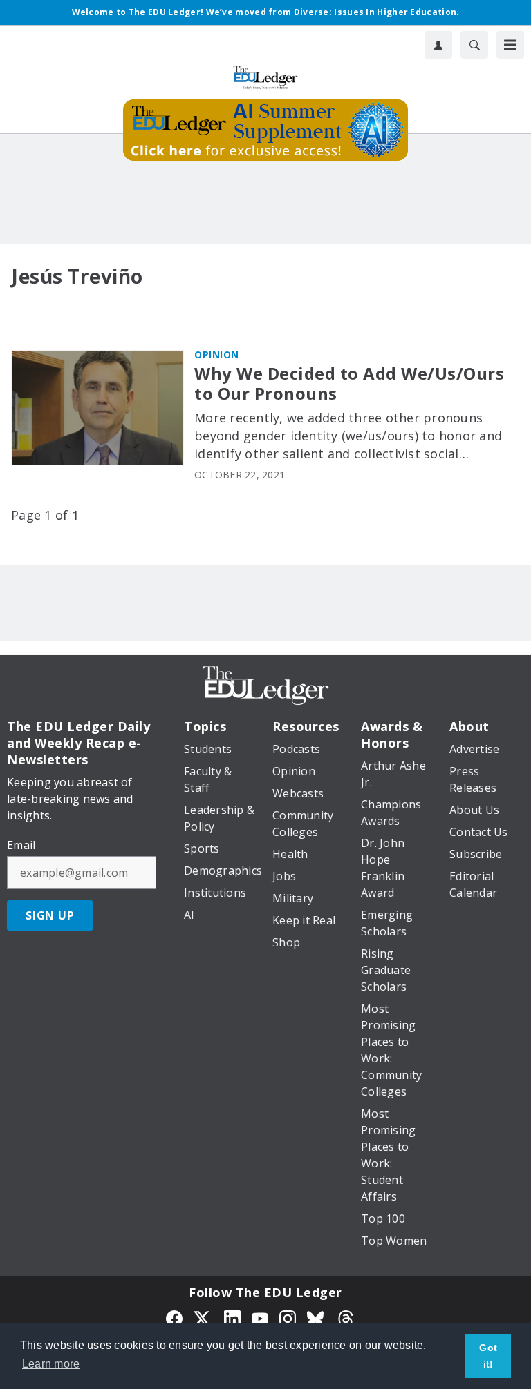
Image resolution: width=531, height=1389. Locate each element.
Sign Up (50, 915)
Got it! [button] (488, 1356)
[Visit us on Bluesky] (316, 1317)
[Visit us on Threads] (345, 1317)
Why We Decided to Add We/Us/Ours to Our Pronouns (349, 384)
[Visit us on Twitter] (203, 1317)
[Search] (474, 45)
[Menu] (510, 45)
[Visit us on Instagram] (287, 1317)
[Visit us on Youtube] (260, 1317)
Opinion (216, 354)
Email (21, 845)
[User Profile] (438, 45)
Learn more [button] (51, 1364)
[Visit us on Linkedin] (232, 1317)
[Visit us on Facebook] (174, 1317)
